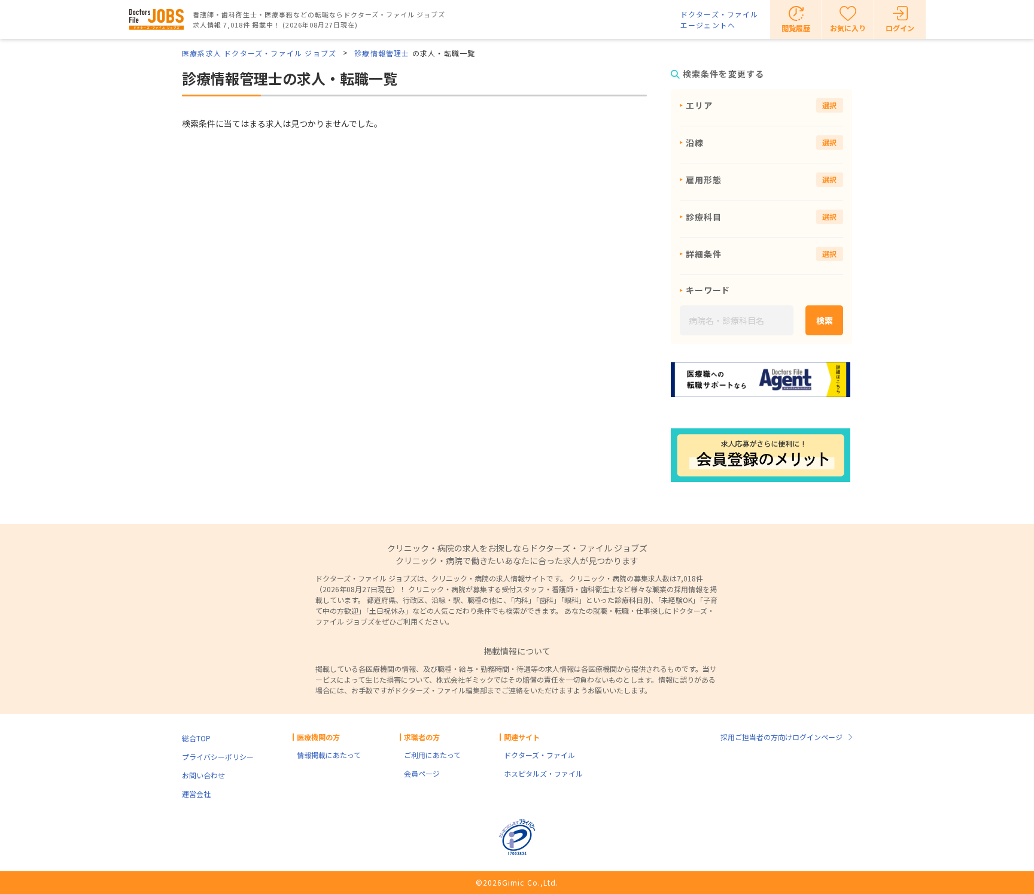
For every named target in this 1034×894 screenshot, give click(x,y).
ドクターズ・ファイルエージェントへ (719, 19)
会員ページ (422, 773)
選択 (829, 105)
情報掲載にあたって (329, 755)
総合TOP (196, 738)
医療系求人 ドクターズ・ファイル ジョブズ (259, 53)
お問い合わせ (203, 775)
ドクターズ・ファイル (539, 755)
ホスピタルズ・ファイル (543, 773)
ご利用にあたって (432, 755)
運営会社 (196, 794)
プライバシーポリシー (218, 756)
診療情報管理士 (381, 53)
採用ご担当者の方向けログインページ (781, 737)
